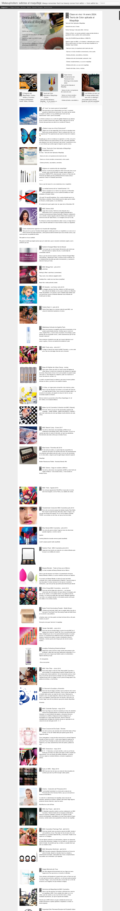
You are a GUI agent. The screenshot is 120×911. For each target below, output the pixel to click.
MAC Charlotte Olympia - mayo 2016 (53, 709)
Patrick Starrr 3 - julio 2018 (50, 307)
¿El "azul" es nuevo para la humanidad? (54, 108)
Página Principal (14, 7)
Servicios (23, 7)
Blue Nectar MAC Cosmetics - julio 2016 (54, 528)
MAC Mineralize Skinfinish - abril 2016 (54, 849)
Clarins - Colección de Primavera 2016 (54, 789)
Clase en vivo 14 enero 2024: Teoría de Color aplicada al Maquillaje (83, 17)
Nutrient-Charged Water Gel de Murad (54, 247)
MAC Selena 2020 (48, 209)
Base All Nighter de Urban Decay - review (55, 367)
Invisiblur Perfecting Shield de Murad (53, 648)
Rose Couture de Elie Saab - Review (53, 729)
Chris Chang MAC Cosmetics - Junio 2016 (55, 588)
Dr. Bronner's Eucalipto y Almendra (53, 688)
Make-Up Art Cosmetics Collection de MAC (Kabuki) (58, 407)
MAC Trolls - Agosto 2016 (50, 488)
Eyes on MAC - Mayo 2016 (50, 769)
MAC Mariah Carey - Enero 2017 (52, 427)
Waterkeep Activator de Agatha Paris (53, 327)
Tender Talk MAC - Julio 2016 (51, 628)
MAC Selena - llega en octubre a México (54, 468)
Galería (29, 7)
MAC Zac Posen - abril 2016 (51, 809)
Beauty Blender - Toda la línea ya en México (56, 568)
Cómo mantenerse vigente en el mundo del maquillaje (39, 229)
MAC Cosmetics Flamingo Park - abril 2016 (55, 829)
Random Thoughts (37, 7)
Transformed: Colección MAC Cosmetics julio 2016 (58, 508)
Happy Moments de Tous (50, 869)
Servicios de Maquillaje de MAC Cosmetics (55, 889)
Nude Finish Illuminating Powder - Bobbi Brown (57, 608)
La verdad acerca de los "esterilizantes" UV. (56, 188)
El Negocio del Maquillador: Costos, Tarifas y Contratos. (29, 95)
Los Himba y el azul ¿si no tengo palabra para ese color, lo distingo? (92, 95)
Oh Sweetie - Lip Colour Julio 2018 (53, 287)
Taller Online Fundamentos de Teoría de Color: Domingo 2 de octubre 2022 (71, 79)
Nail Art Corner (48, 7)
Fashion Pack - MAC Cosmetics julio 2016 (55, 548)
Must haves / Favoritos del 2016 (52, 448)
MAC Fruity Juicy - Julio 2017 (51, 347)
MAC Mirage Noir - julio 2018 (51, 267)
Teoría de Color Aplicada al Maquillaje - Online (50, 95)
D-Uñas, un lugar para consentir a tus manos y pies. (58, 387)
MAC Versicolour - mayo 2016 (51, 749)
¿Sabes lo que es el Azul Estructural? (54, 128)
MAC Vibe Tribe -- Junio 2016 (51, 668)
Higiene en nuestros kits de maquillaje (54, 168)
